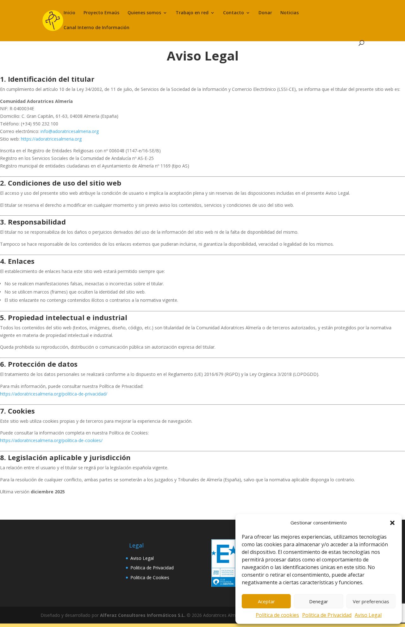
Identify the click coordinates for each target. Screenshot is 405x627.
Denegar (318, 601)
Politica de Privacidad (327, 614)
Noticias (289, 13)
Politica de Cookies (149, 577)
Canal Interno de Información (96, 27)
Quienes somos (144, 13)
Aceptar (266, 601)
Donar (265, 13)
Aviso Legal (368, 614)
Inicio (69, 13)
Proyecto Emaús (101, 13)
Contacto (233, 13)
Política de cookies (277, 614)
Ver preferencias (371, 601)
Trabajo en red (192, 13)
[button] (392, 523)
